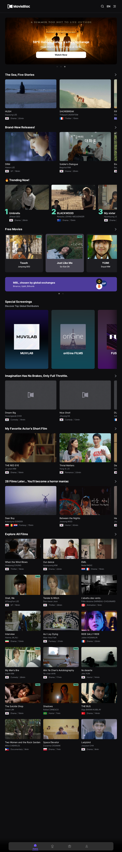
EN (108, 6)
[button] (57, 66)
